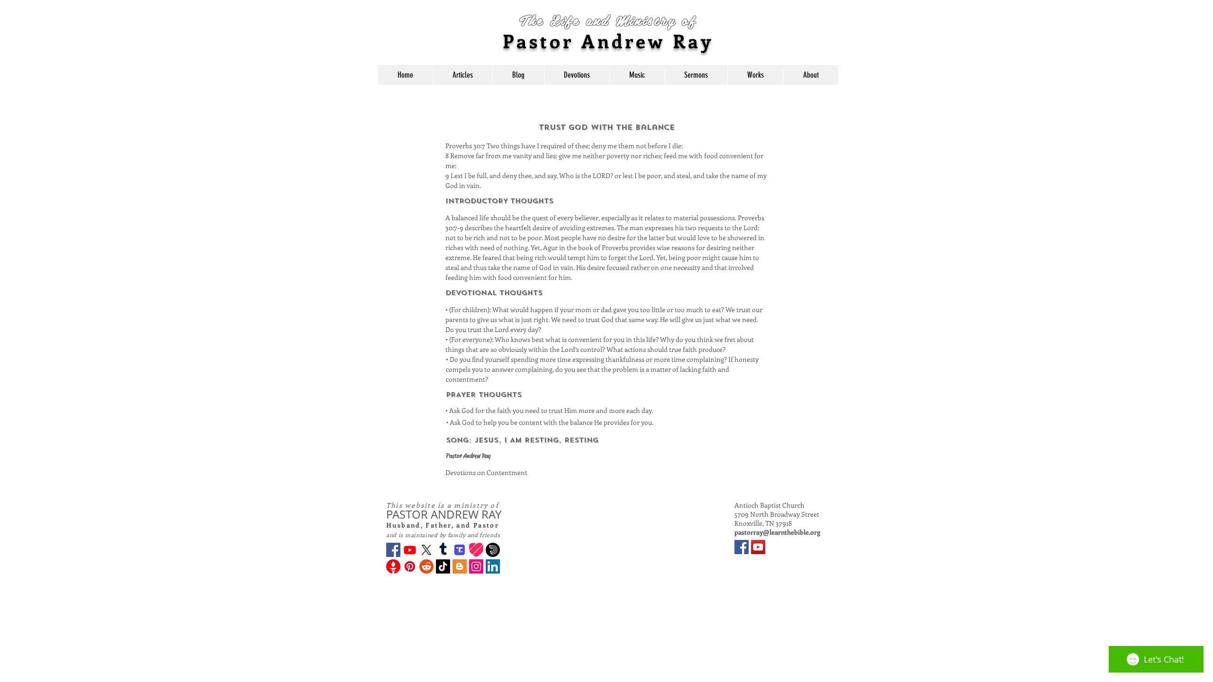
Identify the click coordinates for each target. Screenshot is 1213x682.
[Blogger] (460, 566)
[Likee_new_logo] (476, 550)
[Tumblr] (443, 550)
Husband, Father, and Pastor (442, 524)
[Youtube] (410, 550)
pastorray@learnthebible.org (777, 532)
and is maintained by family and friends (443, 534)
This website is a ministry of (442, 505)
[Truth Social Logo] (460, 550)
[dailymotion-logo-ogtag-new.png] (493, 550)
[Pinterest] (410, 566)
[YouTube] (758, 547)
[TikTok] (443, 566)
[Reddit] (426, 566)
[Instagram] (476, 566)
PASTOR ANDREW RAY (443, 514)
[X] (426, 550)
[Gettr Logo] (393, 566)
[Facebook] (393, 550)
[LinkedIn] (493, 566)
